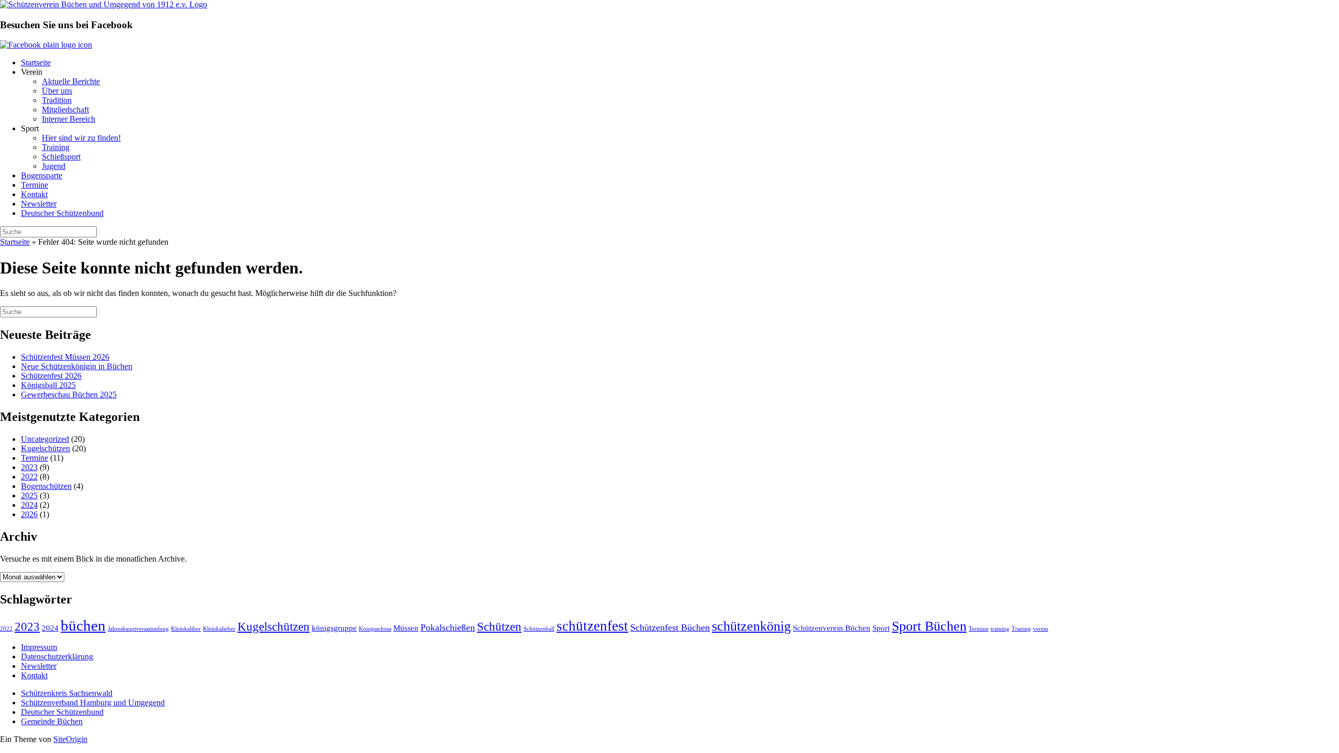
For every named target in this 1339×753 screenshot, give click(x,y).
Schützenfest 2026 (51, 375)
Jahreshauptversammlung (138, 629)
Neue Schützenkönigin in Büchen (76, 366)
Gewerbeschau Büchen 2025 (69, 394)
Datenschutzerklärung (57, 656)
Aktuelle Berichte (71, 81)
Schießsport (61, 156)
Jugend (53, 166)
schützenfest (592, 626)
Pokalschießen (448, 627)
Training (56, 147)
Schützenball (539, 629)
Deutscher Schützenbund (62, 213)
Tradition (57, 100)
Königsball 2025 (48, 385)
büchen (83, 625)
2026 (29, 514)
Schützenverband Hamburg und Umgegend (93, 702)
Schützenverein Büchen (831, 627)
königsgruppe (334, 627)
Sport (881, 627)
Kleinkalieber (219, 629)
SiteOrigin (70, 739)
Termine (34, 184)
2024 (29, 504)
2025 (29, 495)
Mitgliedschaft (65, 109)
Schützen (499, 626)
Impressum (39, 647)
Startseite (36, 62)
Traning (1021, 629)
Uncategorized (45, 439)
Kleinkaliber (186, 629)
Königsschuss (375, 629)
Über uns (57, 90)
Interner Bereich (68, 119)
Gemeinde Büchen (52, 721)
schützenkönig (751, 626)
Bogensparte (41, 175)
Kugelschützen (45, 448)
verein (1040, 629)
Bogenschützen (46, 486)
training (1000, 629)
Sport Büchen (929, 626)
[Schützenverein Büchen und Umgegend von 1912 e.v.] (103, 4)
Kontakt (34, 194)
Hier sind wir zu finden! (81, 137)
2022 (29, 476)
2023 (29, 467)
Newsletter (38, 203)
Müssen (405, 627)
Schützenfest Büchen (670, 627)
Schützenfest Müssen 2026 (65, 356)
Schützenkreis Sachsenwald (66, 693)
